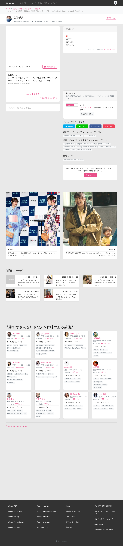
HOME (8, 9)
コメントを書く (32, 94)
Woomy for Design (43, 516)
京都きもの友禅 (41, 354)
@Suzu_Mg (38, 21)
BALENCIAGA (69, 406)
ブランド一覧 (70, 516)
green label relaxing (100, 384)
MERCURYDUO (41, 374)
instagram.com (109, 49)
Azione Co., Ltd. (43, 527)
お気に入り (111, 18)
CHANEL (97, 406)
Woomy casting (13, 516)
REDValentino (49, 345)
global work (98, 387)
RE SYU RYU (40, 410)
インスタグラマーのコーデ (104, 519)
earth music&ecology (84, 149)
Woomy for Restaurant (16, 522)
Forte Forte (76, 348)
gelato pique (98, 382)
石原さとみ (75, 333)
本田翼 (96, 367)
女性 (47, 21)
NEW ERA (68, 409)
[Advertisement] (90, 72)
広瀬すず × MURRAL (103, 144)
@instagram (99, 524)
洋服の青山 (11, 383)
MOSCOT (79, 406)
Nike (101, 147)
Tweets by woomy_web (16, 426)
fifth (74, 409)
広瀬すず (37, 9)
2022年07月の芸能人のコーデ (74, 160)
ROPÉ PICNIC (40, 413)
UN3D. (83, 348)
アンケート (90, 175)
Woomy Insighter (43, 506)
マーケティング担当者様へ (104, 529)
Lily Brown (23, 345)
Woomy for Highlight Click (46, 511)
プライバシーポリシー (73, 522)
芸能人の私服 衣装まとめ (22, 9)
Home (68, 506)
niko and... (104, 409)
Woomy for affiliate (15, 511)
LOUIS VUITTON (86, 107)
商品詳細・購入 (87, 114)
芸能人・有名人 (43, 3)
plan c (110, 353)
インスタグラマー (23, 3)
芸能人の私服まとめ (73, 511)
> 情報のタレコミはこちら (48, 98)
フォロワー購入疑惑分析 (103, 506)
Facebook (96, 126)
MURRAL (67, 149)
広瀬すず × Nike (69, 144)
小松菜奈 (103, 394)
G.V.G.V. (96, 409)
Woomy (10, 3)
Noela (38, 377)
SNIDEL (9, 374)
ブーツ (82, 105)
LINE (83, 126)
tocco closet (46, 377)
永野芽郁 (97, 338)
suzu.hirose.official (22, 21)
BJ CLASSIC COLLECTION (45, 351)
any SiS (54, 377)
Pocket (110, 126)
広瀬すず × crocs (69, 147)
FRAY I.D (68, 348)
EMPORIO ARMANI (13, 348)
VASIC (38, 416)
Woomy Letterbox (43, 522)
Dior (79, 379)
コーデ (33, 3)
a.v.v (74, 379)
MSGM (15, 345)
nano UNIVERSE (105, 379)
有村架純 (68, 367)
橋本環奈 (16, 362)
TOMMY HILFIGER (100, 353)
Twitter (70, 126)
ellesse (96, 356)
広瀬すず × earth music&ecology (87, 147)
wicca (78, 382)
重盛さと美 (75, 394)
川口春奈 (16, 333)
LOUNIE (49, 410)
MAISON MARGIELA (21, 374)
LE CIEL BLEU (78, 345)
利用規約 (69, 527)
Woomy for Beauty (15, 527)
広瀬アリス (40, 399)
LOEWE (96, 379)
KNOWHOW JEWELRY (14, 413)
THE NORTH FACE (107, 406)
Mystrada (50, 413)
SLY (8, 410)
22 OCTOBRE (69, 382)
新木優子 (10, 399)
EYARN (79, 409)
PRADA (96, 350)
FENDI (9, 345)
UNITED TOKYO (12, 351)
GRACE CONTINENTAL (44, 348)
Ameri (13, 410)
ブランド (54, 3)
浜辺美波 (45, 333)
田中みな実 (46, 362)
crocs (73, 149)
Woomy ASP (12, 506)
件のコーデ (19, 338)
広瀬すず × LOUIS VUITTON (73, 135)
